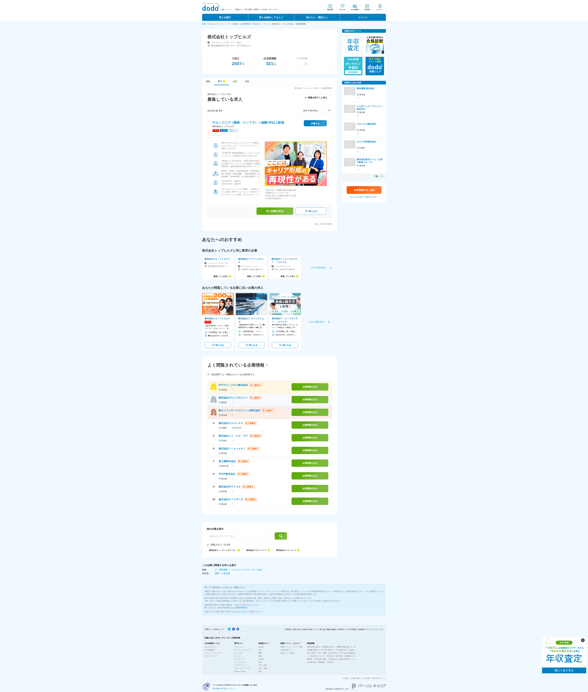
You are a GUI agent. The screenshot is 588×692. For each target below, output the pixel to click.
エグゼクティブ (240, 665)
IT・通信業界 (221, 569)
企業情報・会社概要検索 (241, 24)
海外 (260, 671)
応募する (315, 123)
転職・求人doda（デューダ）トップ (215, 24)
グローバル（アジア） (242, 668)
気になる (342, 9)
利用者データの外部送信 (347, 629)
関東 (217, 573)
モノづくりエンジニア (242, 650)
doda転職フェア (287, 650)
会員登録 (367, 9)
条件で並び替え (310, 110)
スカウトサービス (211, 656)
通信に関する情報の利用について (305, 629)
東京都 (226, 573)
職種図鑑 (321, 662)
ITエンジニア (239, 647)
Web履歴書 (355, 9)
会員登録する (364, 190)
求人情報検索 (210, 650)
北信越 (261, 659)
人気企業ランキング (316, 656)
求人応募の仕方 (341, 650)
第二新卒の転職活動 (347, 653)
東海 (260, 656)
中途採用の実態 (320, 659)
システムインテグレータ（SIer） (248, 569)
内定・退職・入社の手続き (328, 653)
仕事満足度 (332, 659)
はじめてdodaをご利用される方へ (364, 197)
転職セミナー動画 (287, 653)
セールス (237, 656)
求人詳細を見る (274, 211)
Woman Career (239, 671)
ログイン (380, 9)
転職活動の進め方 (314, 647)
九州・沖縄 (262, 668)
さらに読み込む (318, 267)
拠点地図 (356, 678)
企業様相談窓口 (241, 608)
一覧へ (376, 176)
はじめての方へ (211, 647)
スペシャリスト (240, 662)
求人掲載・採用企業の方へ (373, 678)
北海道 (261, 647)
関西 (260, 662)
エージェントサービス (213, 653)
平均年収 (330, 656)
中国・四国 (262, 665)
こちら (242, 612)
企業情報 (330, 662)
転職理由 (347, 656)
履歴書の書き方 (329, 647)
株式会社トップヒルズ (261, 24)
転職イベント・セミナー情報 (291, 647)
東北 (260, 650)
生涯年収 (338, 656)
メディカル (238, 653)
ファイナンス (239, 659)
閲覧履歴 (330, 9)
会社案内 (345, 678)
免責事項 (361, 629)
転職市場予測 (344, 659)
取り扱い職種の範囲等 (328, 629)
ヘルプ (380, 629)
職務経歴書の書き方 (344, 647)
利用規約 (288, 629)
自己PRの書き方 (327, 650)
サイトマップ (372, 629)
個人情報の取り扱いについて (224, 688)
